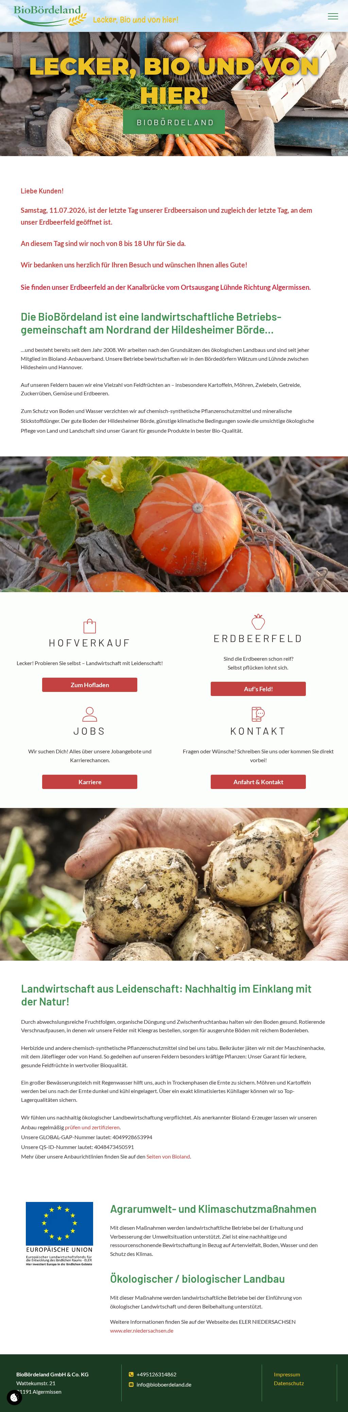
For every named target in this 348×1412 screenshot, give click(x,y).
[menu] (333, 16)
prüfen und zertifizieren (92, 1127)
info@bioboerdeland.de (164, 1384)
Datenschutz (289, 1383)
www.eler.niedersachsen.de (141, 1330)
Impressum (287, 1374)
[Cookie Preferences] (14, 1397)
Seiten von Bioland (168, 1156)
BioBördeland (176, 122)
